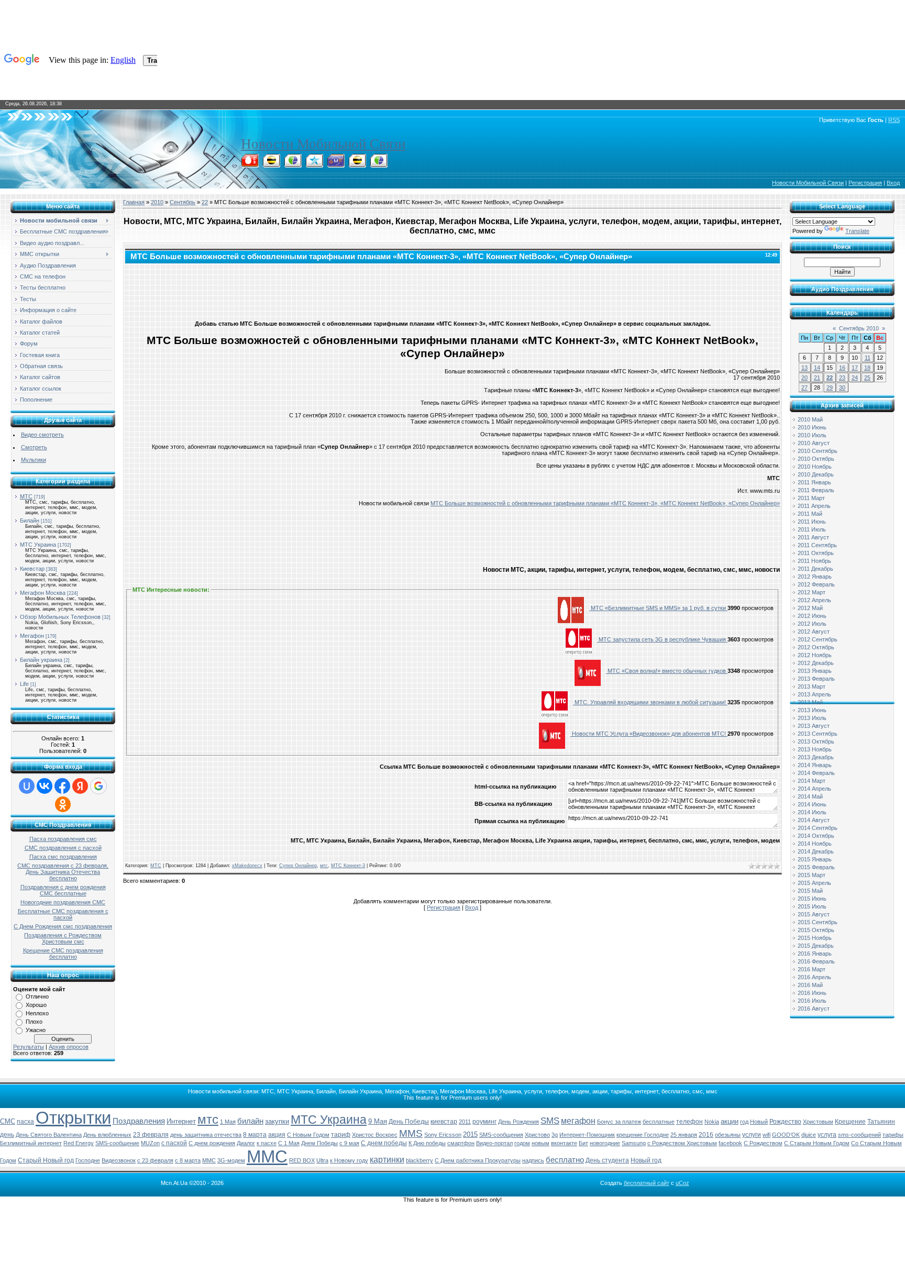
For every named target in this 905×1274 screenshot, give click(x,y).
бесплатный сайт (646, 1183)
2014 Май (810, 796)
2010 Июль (812, 435)
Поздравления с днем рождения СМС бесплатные (63, 890)
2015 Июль (812, 906)
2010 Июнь (812, 427)
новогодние (605, 1143)
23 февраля (151, 1134)
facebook (730, 1143)
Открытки (73, 1117)
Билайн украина (41, 660)
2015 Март (811, 875)
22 (205, 202)
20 (804, 377)
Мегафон (32, 636)
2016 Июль (812, 1001)
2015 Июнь (812, 898)
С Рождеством (763, 1143)
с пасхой (174, 1143)
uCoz (682, 1183)
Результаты (28, 1047)
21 (817, 377)
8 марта (255, 1134)
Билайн (29, 520)
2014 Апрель (814, 788)
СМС (7, 1121)
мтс (324, 865)
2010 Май (810, 419)
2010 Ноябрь (815, 466)
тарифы (892, 1135)
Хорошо (36, 1005)
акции (729, 1121)
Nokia (711, 1121)
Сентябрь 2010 (859, 328)
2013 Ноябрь (815, 749)
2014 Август (814, 820)
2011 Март (811, 498)
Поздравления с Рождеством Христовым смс (63, 938)
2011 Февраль (816, 490)
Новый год (646, 1160)
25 (867, 377)
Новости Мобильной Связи (323, 144)
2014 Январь (815, 765)
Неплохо (37, 1013)
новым (540, 1143)
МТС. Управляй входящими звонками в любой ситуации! (650, 702)
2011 (465, 1121)
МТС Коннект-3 (348, 865)
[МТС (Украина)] (336, 164)
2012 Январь (815, 576)
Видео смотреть (42, 434)
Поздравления (139, 1121)
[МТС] (250, 164)
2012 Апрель (814, 600)
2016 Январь (815, 953)
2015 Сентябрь (817, 922)
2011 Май (810, 514)
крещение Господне (642, 1135)
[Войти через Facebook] (62, 786)
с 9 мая (349, 1143)
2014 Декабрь (816, 851)
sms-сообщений (859, 1135)
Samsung (634, 1143)
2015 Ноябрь (815, 938)
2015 (470, 1134)
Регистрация (865, 183)
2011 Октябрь (816, 553)
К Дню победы (427, 1143)
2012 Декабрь (816, 663)
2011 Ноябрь (814, 561)
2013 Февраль (816, 678)
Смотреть (34, 447)
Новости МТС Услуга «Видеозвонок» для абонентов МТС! (648, 733)
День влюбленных (107, 1135)
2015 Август (814, 914)
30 (842, 387)
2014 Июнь (812, 804)
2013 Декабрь (816, 757)
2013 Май (810, 702)
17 (855, 367)
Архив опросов (69, 1047)
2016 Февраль (816, 961)
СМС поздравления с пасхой (63, 848)
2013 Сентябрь (817, 733)
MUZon (150, 1143)
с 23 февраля (155, 1160)
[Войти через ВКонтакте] (44, 786)
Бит (583, 1143)
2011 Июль (812, 529)
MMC (209, 1160)
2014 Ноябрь (815, 843)
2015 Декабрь (816, 946)
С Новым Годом (308, 1135)
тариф (340, 1134)
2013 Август (814, 726)
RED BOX (302, 1160)
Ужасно (36, 1030)
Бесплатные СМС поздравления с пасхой (63, 914)
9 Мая (377, 1121)
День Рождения (518, 1121)
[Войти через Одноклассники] (63, 804)
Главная (134, 202)
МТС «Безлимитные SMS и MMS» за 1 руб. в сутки (658, 608)
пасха (25, 1121)
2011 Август (813, 537)
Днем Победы (319, 1143)
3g (554, 1135)
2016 (706, 1134)
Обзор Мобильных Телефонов (60, 617)
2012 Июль (812, 624)
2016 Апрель (814, 977)
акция (276, 1134)
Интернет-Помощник (587, 1135)
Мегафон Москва (42, 593)
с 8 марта (188, 1160)
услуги (751, 1134)
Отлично (37, 996)
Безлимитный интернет (31, 1143)
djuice (808, 1135)
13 (804, 367)
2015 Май (810, 891)
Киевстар (32, 569)
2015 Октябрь (816, 930)
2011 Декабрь (815, 569)
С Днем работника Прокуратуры (478, 1160)
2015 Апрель (814, 883)
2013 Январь (815, 671)
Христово (537, 1135)
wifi (766, 1135)
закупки (277, 1121)
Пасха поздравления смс (63, 839)
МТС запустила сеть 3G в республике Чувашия (662, 639)
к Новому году (349, 1160)
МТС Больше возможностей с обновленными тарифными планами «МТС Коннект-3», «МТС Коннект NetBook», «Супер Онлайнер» (605, 503)
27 (804, 387)
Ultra (322, 1160)
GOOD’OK (786, 1135)
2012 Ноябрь (815, 655)
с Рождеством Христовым (682, 1143)
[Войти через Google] (98, 786)
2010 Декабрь (816, 474)
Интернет (181, 1121)
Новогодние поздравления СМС (62, 902)
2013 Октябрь (816, 741)
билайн (250, 1121)
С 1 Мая (289, 1143)
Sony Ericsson (442, 1135)
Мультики (33, 460)
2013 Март (811, 686)
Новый (759, 1121)
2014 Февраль (816, 773)
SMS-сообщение (117, 1143)
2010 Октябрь (816, 459)
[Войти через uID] (27, 786)
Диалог (246, 1143)
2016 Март (811, 969)
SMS (549, 1120)
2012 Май (810, 608)
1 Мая (228, 1121)
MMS (411, 1133)
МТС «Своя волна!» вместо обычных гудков (666, 671)
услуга (827, 1134)
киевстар (444, 1121)
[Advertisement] (452, 289)
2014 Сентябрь (817, 828)
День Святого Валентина (49, 1135)
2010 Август (814, 443)
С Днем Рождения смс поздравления (63, 926)
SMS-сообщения (501, 1135)
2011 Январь (814, 482)
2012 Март (811, 592)
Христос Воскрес (375, 1135)
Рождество (785, 1121)
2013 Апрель (814, 694)
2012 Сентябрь (817, 639)
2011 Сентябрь (817, 545)
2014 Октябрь (816, 836)
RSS (894, 120)
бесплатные (659, 1121)
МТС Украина (38, 544)
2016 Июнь (812, 993)
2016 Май (810, 985)
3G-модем (231, 1160)
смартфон (460, 1143)
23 (842, 377)
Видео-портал (494, 1143)
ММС (267, 1156)
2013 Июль (812, 718)
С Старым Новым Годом (816, 1143)
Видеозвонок (119, 1160)
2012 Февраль (816, 584)
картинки (387, 1159)
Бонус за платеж (619, 1121)
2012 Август (814, 631)
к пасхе (267, 1143)
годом (522, 1143)
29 (829, 387)
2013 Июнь (812, 710)
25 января (683, 1135)
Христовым (818, 1121)
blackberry (419, 1160)
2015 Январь (815, 859)
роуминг (484, 1121)
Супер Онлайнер (298, 865)
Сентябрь (182, 202)
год (744, 1121)
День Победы (409, 1121)
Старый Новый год (46, 1160)
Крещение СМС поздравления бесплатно (63, 953)
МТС (26, 496)
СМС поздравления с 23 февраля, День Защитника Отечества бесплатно (62, 871)
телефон (689, 1121)
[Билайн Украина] (357, 164)
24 (855, 377)
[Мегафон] (293, 164)
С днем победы (384, 1143)
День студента (607, 1160)
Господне (87, 1160)
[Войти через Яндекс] (80, 786)
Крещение (850, 1121)
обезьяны (728, 1135)
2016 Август (814, 1008)
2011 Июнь (812, 521)
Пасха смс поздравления (63, 857)
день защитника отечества (205, 1135)
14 (817, 367)
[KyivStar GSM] (314, 164)
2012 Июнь (812, 616)
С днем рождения (212, 1143)
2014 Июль (812, 812)
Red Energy (78, 1143)
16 (842, 367)
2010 (157, 202)
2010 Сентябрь (817, 451)
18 (867, 367)
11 (867, 357)
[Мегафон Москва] (379, 164)
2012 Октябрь (816, 647)
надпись (533, 1160)
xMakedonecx (247, 865)
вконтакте (564, 1143)
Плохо (34, 1021)
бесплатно (565, 1160)
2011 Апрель (814, 506)
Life (24, 684)
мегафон (578, 1120)
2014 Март (811, 781)
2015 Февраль (816, 867)
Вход (893, 183)
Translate (857, 231)
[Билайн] (271, 164)
